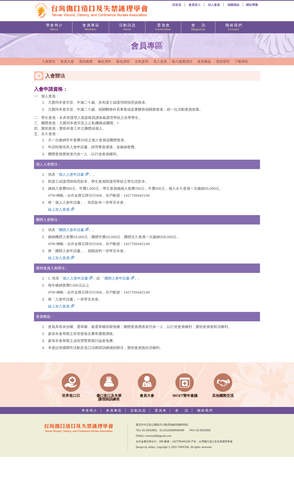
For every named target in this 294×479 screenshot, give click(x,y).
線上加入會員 (59, 209)
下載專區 (241, 61)
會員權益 (204, 61)
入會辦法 (48, 61)
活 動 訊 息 (127, 27)
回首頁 (176, 4)
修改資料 (104, 61)
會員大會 (67, 61)
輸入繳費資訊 (182, 61)
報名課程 (123, 61)
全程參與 (141, 61)
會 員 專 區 (90, 27)
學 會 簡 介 (54, 27)
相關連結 (233, 4)
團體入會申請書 (72, 230)
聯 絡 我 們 (233, 27)
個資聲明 (223, 61)
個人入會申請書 (72, 174)
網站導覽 (252, 4)
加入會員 (214, 4)
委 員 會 (163, 27)
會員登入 (195, 4)
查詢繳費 (86, 61)
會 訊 (198, 27)
